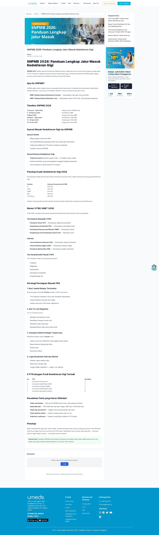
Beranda (28, 14)
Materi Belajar (53, 3)
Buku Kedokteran (70, 511)
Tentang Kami (86, 504)
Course (67, 507)
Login (64, 464)
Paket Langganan (109, 3)
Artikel (63, 3)
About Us (96, 3)
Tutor (69, 3)
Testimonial (87, 3)
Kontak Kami (86, 513)
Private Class (69, 501)
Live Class (68, 504)
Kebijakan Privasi (85, 530)
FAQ (83, 510)
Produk (42, 3)
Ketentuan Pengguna (99, 530)
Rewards (76, 3)
